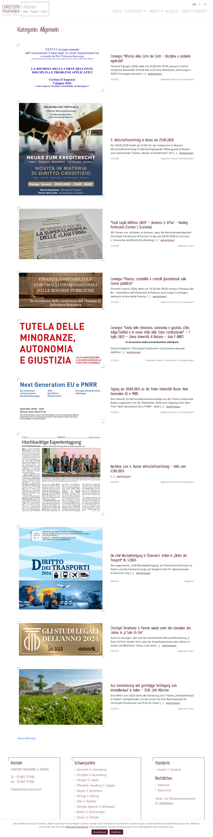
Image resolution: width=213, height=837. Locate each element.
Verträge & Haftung (88, 796)
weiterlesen (155, 73)
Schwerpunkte (134, 11)
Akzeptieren (99, 832)
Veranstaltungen (186, 79)
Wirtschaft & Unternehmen (92, 769)
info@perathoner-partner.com (26, 789)
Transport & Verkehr (88, 780)
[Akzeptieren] (209, 828)
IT (200, 4)
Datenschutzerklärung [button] (76, 827)
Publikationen (170, 360)
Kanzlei (117, 11)
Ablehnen (116, 832)
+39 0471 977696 (24, 777)
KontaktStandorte (194, 11)
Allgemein (165, 79)
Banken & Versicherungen (91, 812)
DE (194, 4)
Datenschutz (165, 790)
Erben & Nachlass (86, 801)
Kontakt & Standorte (169, 769)
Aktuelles (172, 11)
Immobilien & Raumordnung (92, 775)
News (174, 79)
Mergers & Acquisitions (89, 791)
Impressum (164, 785)
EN (205, 4)
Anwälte (155, 11)
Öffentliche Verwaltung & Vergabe (96, 785)
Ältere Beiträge (26, 738)
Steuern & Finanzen (88, 817)
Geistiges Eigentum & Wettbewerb (96, 806)
